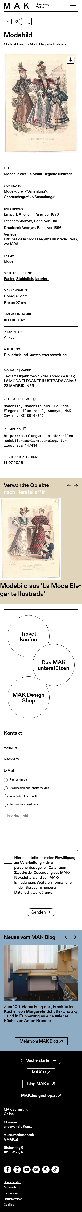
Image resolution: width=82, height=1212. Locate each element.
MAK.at (39, 1072)
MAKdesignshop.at (39, 1095)
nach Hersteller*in (25, 492)
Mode (8, 261)
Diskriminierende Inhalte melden (29, 787)
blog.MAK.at (39, 1084)
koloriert (42, 278)
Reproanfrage (18, 779)
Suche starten (39, 1060)
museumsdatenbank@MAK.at (19, 1137)
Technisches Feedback (24, 804)
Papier (9, 278)
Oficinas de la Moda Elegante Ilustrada (35, 239)
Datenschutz (12, 1187)
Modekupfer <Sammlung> (25, 191)
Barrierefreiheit (13, 1199)
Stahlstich (24, 278)
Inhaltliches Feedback (23, 795)
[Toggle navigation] (73, 6)
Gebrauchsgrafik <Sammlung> (29, 197)
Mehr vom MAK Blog (39, 1041)
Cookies (9, 1204)
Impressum (11, 1193)
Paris (38, 214)
